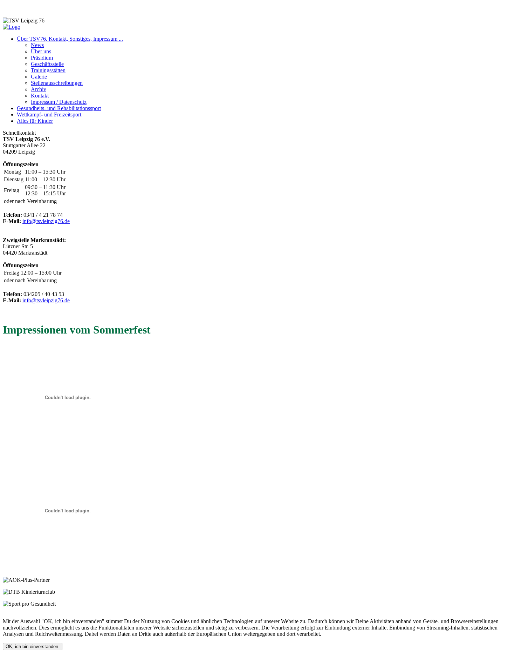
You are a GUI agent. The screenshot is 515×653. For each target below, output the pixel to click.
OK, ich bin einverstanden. (33, 646)
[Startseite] (11, 27)
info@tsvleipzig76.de (46, 221)
